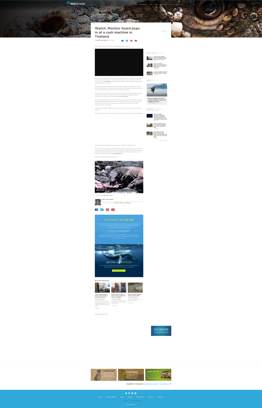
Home (135, 4)
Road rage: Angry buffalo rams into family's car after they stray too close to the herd (160, 134)
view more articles (101, 314)
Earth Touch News (101, 40)
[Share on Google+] (132, 40)
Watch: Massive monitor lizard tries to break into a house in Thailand (118, 296)
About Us (171, 4)
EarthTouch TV (163, 4)
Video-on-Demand (143, 4)
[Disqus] (120, 344)
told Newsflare (107, 81)
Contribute (178, 1)
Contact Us (177, 4)
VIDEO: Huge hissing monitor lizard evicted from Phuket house (101, 296)
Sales (184, 1)
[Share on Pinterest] (137, 40)
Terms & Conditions (136, 400)
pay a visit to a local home (122, 96)
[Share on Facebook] (123, 40)
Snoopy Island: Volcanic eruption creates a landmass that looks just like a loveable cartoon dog (160, 117)
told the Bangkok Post (117, 153)
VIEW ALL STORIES (163, 140)
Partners (126, 400)
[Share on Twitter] (128, 40)
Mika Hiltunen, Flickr (108, 195)
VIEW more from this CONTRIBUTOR (122, 202)
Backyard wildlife (117, 16)
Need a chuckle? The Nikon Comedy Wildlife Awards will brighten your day (157, 100)
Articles (156, 4)
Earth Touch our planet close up (76, 3)
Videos (150, 4)
